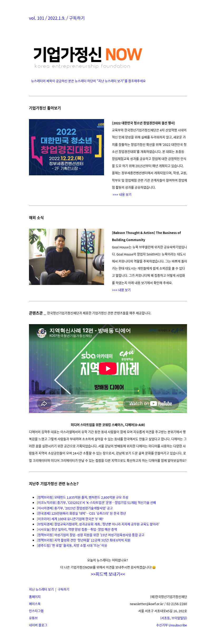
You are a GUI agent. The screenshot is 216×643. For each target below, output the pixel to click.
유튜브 (33, 618)
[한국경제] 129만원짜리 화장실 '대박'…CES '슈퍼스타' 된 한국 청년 (81, 513)
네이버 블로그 (38, 625)
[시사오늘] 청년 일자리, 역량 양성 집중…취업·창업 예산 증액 (77, 529)
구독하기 (77, 18)
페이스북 (35, 603)
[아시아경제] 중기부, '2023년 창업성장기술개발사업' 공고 (75, 508)
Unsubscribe (171, 625)
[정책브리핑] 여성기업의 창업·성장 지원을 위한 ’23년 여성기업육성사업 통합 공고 (90, 535)
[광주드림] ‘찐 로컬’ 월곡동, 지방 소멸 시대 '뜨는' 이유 (72, 545)
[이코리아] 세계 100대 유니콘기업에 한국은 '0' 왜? (70, 519)
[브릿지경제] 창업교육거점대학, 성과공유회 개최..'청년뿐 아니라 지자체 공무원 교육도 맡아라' (98, 524)
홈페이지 (35, 596)
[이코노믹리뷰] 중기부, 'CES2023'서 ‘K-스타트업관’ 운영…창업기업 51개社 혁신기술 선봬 (96, 502)
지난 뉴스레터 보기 (41, 589)
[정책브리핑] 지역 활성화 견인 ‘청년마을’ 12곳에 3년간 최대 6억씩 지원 (83, 540)
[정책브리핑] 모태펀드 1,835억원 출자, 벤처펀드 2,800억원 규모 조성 (82, 497)
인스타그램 (36, 611)
